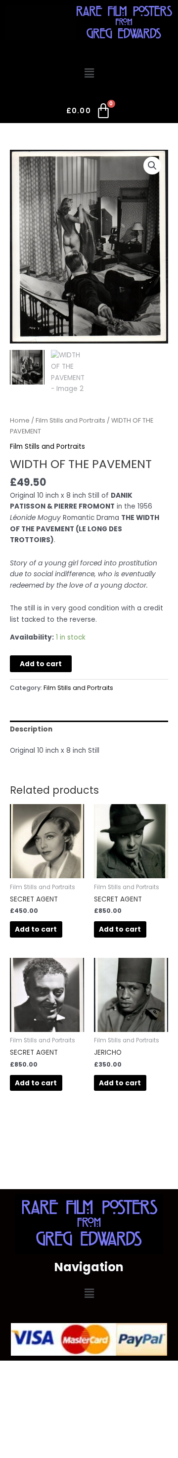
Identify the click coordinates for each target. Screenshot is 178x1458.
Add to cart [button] (36, 929)
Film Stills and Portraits (70, 420)
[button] (89, 73)
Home (20, 420)
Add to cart (41, 664)
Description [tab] (31, 729)
